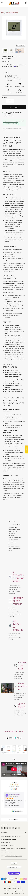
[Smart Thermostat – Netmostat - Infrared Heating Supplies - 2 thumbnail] (12, 50)
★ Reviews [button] (26, 449)
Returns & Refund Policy (10, 888)
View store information (9, 117)
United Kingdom (13, 867)
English (13, 863)
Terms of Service (18, 890)
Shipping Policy (8, 890)
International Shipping (14, 891)
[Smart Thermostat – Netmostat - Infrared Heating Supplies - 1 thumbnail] (5, 50)
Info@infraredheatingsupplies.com (13, 856)
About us (9, 886)
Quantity (4, 97)
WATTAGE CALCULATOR (11, 123)
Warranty (20, 888)
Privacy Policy (16, 886)
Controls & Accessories (12, 12)
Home (2, 12)
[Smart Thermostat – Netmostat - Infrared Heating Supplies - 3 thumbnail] (19, 50)
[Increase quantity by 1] (16, 101)
